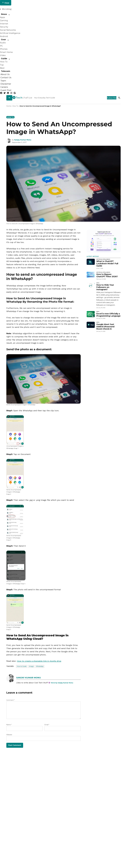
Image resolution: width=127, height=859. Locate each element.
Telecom (5, 71)
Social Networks (8, 30)
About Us (5, 74)
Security (4, 27)
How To (3, 61)
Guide (4, 58)
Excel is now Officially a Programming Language (108, 314)
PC (1, 46)
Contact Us (5, 77)
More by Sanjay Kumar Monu (62, 683)
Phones (3, 49)
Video (3, 55)
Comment (10, 700)
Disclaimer (5, 84)
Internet (4, 23)
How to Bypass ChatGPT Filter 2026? (107, 275)
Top (2, 65)
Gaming (4, 20)
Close (6, 3)
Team (3, 80)
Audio (3, 42)
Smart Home (6, 52)
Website (9, 735)
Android (4, 36)
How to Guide (21, 666)
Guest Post (5, 90)
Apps (2, 17)
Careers (4, 87)
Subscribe (111, 98)
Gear (3, 39)
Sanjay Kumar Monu (22, 140)
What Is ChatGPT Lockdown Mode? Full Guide (107, 263)
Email (46, 725)
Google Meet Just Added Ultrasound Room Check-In (105, 326)
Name (9, 725)
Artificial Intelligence (10, 33)
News (4, 14)
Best (2, 68)
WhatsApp (39, 666)
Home (8, 106)
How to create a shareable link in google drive (39, 661)
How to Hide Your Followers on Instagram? (105, 287)
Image (31, 666)
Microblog (6, 9)
